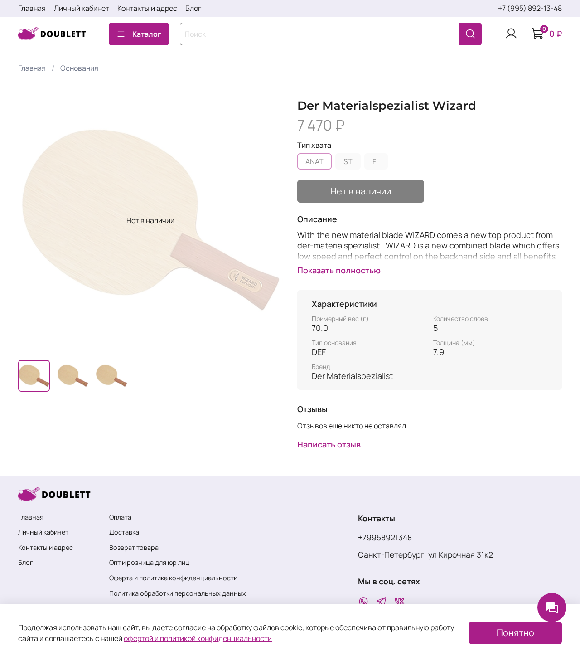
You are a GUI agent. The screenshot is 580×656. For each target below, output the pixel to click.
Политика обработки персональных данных (177, 593)
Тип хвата (314, 145)
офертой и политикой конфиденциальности (198, 638)
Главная (32, 8)
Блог (193, 8)
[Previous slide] (33, 220)
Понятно (515, 633)
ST (348, 161)
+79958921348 (385, 537)
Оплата (120, 517)
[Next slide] (268, 220)
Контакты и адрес (147, 8)
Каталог (146, 34)
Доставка (124, 532)
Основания (79, 68)
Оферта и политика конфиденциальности (173, 577)
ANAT (314, 161)
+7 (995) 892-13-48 (530, 8)
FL (376, 161)
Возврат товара (134, 547)
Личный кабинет (81, 8)
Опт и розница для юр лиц (149, 562)
